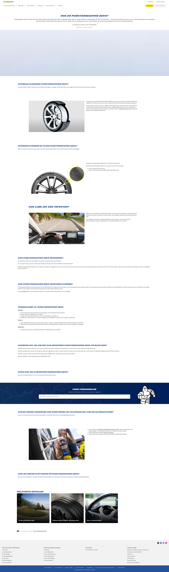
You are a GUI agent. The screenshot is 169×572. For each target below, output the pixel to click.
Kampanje (60, 5)
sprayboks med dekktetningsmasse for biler (108, 429)
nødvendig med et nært (125, 109)
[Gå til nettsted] (8, 2)
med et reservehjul (108, 432)
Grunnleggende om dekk (26, 531)
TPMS (49, 353)
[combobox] (84, 396)
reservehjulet (23, 291)
